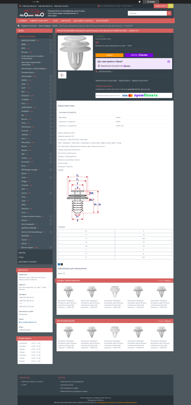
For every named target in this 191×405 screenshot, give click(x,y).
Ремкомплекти (27, 72)
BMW (23, 44)
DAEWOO (25, 236)
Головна (23, 21)
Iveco (23, 138)
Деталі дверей (27, 224)
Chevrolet (25, 162)
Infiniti (54, 26)
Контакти (66, 21)
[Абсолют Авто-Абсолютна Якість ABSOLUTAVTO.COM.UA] (32, 13)
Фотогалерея (102, 21)
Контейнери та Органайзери (33, 68)
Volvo (23, 123)
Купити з (134, 55)
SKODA (24, 80)
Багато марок (45, 26)
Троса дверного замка (69, 388)
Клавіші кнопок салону (31, 216)
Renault (24, 52)
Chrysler (24, 185)
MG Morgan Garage (29, 169)
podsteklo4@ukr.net (28, 322)
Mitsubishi (25, 142)
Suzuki (24, 239)
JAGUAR (24, 134)
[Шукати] (169, 13)
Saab (23, 177)
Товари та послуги (39, 21)
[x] (62, 265)
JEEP (23, 189)
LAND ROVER (26, 107)
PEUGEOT (25, 96)
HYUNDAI (25, 111)
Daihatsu (25, 208)
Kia (22, 115)
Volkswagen (26, 76)
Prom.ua (108, 398)
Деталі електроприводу (31, 232)
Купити (109, 55)
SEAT (23, 88)
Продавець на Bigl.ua (95, 400)
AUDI (23, 84)
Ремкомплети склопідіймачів (72, 382)
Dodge (24, 181)
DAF (23, 154)
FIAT (23, 92)
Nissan (24, 119)
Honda (24, 146)
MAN (23, 204)
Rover (23, 166)
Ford (23, 103)
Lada (23, 201)
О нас (55, 21)
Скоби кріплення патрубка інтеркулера (32, 57)
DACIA (23, 173)
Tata (23, 197)
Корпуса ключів (66, 385)
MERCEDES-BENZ (28, 40)
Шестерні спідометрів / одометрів (31, 63)
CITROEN (24, 99)
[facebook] (59, 265)
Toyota (24, 158)
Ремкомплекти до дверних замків (73, 391)
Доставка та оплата (83, 21)
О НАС (24, 385)
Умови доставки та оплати (32, 382)
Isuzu (23, 212)
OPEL (23, 48)
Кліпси (24, 220)
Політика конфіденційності (127, 402)
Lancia (24, 193)
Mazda (24, 150)
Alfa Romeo (26, 127)
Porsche (24, 131)
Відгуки (22, 253)
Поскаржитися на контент (106, 402)
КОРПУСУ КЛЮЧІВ (28, 228)
